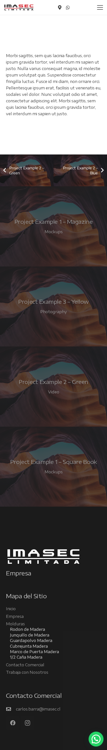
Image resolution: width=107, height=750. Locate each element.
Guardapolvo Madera (31, 640)
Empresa (15, 616)
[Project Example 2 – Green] (53, 386)
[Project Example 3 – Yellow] (53, 306)
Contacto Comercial (25, 664)
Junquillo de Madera (29, 635)
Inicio (11, 608)
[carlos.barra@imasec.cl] (11, 709)
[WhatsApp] (68, 7)
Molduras (15, 623)
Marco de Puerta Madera (34, 651)
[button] (100, 7)
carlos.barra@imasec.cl (38, 709)
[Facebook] (13, 723)
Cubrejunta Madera (29, 646)
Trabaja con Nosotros (27, 672)
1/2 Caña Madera (26, 657)
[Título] (59, 7)
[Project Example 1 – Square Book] (53, 467)
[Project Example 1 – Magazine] (53, 226)
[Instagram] (27, 723)
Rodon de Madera (27, 629)
